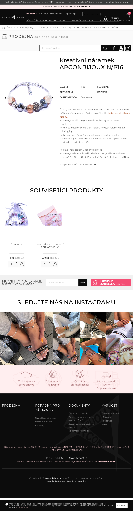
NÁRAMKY (69, 447)
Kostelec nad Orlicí (49, 461)
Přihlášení (106, 417)
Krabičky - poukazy (83, 20)
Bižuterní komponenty (15, 447)
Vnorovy (81, 461)
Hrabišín (35, 461)
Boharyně (72, 461)
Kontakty (43, 13)
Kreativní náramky (62, 27)
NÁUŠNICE (32, 447)
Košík (104, 424)
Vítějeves (26, 461)
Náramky (43, 27)
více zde (120, 284)
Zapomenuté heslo (111, 413)
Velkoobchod (56, 13)
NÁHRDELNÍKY (92, 447)
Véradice (62, 461)
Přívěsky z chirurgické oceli (51, 447)
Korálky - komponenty (113, 20)
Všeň (19, 461)
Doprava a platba (72, 13)
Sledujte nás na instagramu (66, 302)
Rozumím (121, 506)
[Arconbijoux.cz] (13, 17)
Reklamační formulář (78, 431)
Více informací (22, 507)
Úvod (9, 27)
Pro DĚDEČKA (107, 447)
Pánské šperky (58, 20)
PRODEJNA (31, 13)
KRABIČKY (80, 447)
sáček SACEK (16, 244)
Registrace (107, 421)
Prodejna (38, 36)
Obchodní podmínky (78, 413)
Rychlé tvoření (122, 447)
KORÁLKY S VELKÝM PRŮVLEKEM (66, 450)
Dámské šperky (35, 20)
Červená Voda (92, 461)
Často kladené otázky (45, 418)
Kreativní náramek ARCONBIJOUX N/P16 (97, 27)
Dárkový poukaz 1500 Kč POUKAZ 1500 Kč (50, 245)
